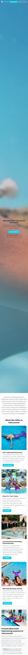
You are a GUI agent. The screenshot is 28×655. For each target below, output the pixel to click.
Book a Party (7, 603)
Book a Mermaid (14, 1)
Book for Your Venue (23, 1)
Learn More (7, 510)
